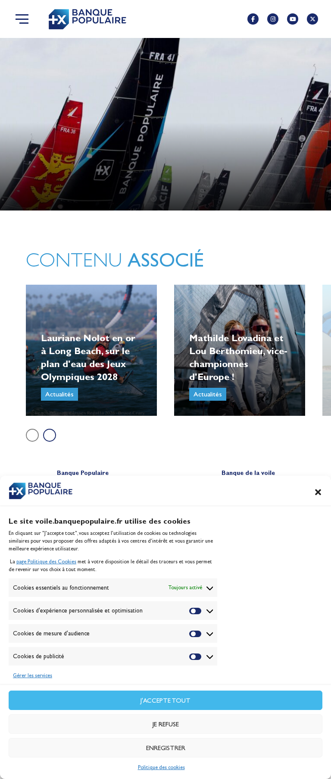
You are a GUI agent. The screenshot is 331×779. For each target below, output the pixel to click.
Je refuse (166, 724)
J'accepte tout (165, 700)
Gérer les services (32, 675)
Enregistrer (165, 748)
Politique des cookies (161, 767)
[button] (318, 492)
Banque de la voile (248, 473)
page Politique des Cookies (46, 562)
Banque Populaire (83, 473)
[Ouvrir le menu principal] (22, 19)
